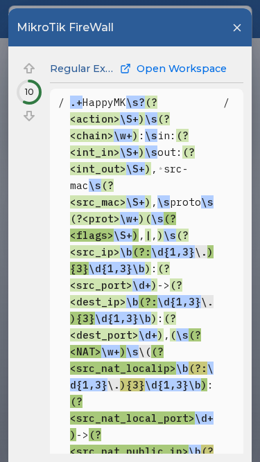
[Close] (237, 27)
